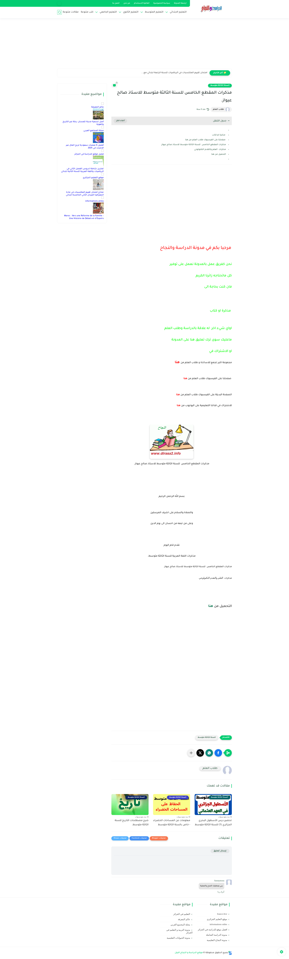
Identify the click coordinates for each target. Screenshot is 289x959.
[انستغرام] (59, 3)
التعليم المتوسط (154, 12)
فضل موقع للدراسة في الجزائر (89, 154)
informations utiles (94, 201)
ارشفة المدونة (180, 3)
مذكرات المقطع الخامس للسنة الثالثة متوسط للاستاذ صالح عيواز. (193, 145)
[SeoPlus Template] (230, 953)
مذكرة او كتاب (218, 135)
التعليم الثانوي (130, 12)
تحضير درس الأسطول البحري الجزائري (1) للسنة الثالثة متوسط (213, 822)
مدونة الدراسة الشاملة (216, 935)
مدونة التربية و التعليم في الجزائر (179, 931)
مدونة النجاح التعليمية (217, 940)
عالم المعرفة (97, 107)
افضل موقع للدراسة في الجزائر (212, 929)
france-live (222, 914)
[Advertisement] (144, 45)
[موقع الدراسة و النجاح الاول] (211, 9)
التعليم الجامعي (108, 12)
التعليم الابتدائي (178, 12)
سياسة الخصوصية (161, 3)
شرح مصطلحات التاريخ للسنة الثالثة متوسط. (132, 822)
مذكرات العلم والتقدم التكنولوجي (210, 149)
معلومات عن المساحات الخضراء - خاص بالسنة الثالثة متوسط (171, 822)
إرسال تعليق (220, 851)
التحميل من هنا (218, 154)
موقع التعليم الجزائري (93, 178)
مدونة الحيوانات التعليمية (178, 938)
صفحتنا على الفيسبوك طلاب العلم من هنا (205, 140)
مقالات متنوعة (71, 12)
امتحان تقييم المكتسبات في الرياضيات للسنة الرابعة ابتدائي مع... (174, 73)
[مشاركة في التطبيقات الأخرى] (191, 753)
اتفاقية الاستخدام (141, 3)
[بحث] (59, 12)
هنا (211, 606)
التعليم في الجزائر (181, 914)
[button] (218, 753)
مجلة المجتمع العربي (93, 131)
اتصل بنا (116, 3)
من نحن (126, 3)
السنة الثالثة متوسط (220, 85)
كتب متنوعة (87, 12)
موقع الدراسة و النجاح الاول (189, 953)
